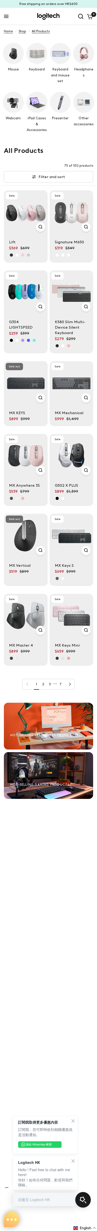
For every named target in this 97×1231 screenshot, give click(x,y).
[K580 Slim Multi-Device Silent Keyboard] (71, 292)
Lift (12, 242)
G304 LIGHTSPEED (21, 325)
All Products (41, 31)
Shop (22, 31)
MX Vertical (20, 565)
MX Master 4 (21, 645)
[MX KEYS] (26, 383)
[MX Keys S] (71, 536)
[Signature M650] (71, 212)
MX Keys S (64, 565)
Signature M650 (69, 242)
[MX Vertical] (26, 536)
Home (8, 31)
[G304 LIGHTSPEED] (26, 292)
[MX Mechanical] (71, 383)
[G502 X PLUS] (71, 456)
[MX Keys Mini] (71, 616)
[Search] (80, 16)
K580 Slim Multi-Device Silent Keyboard (70, 327)
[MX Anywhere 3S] (26, 456)
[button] (85, 1228)
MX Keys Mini (67, 645)
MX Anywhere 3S (24, 485)
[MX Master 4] (26, 616)
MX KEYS (17, 413)
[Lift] (26, 212)
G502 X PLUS (66, 485)
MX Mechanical (69, 413)
